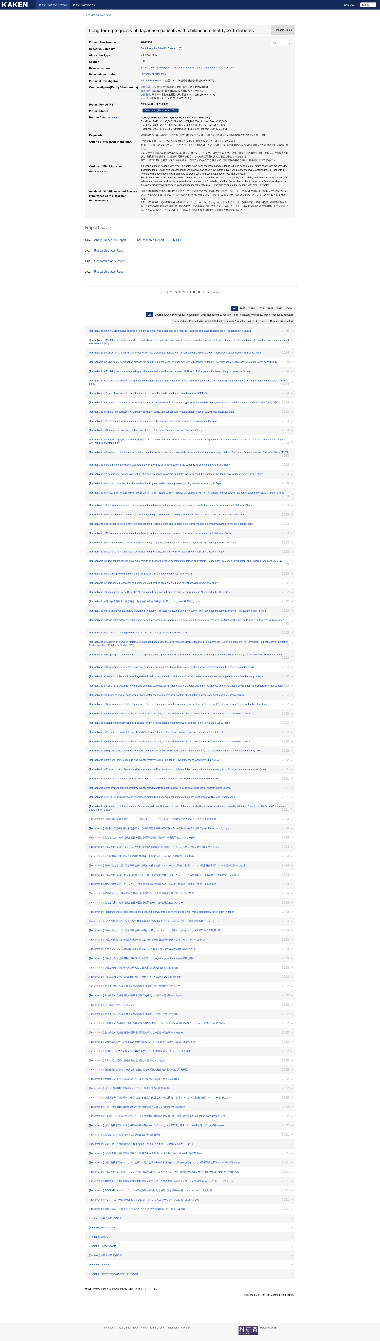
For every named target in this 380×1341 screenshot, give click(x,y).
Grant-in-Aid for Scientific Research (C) (161, 48)
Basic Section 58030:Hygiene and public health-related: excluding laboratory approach (187, 67)
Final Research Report (149, 240)
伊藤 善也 (146, 94)
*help (114, 117)
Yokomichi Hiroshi (151, 80)
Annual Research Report (110, 240)
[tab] (192, 291)
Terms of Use (157, 1327)
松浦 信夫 (146, 90)
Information (109, 1327)
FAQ (135, 1327)
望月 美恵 (146, 86)
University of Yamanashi (153, 74)
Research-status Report (109, 250)
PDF (178, 240)
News (144, 1327)
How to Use (348, 4)
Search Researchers (84, 4)
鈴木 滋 (144, 98)
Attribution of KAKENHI (179, 1327)
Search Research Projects (53, 4)
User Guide (124, 1327)
